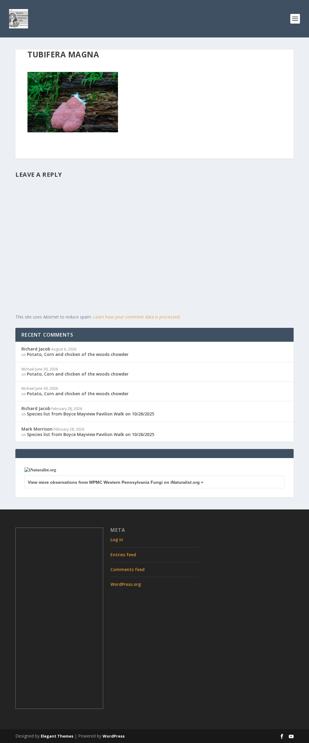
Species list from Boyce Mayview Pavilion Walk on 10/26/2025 (90, 414)
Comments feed (127, 569)
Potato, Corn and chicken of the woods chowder (78, 354)
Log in (116, 539)
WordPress (114, 736)
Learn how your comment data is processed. (136, 317)
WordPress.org (125, 584)
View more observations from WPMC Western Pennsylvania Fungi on (115, 482)
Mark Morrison (37, 429)
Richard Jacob (35, 349)
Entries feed (123, 554)
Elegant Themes (57, 736)
